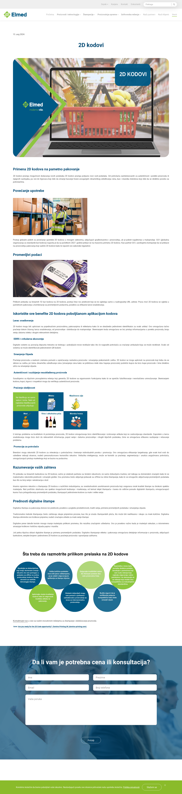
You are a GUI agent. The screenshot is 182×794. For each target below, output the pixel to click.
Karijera (114, 4)
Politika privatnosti (131, 787)
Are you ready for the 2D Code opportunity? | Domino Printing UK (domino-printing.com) (52, 626)
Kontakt (124, 4)
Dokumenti (135, 4)
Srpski (104, 4)
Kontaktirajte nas (20, 620)
